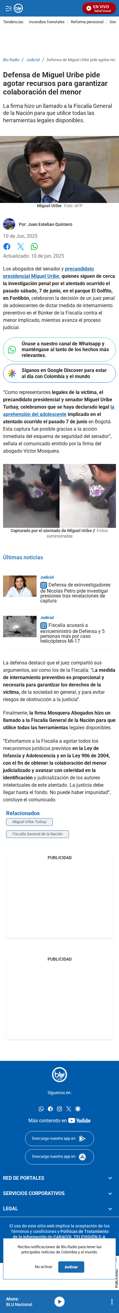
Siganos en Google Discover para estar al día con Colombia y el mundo (64, 373)
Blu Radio (11, 60)
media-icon (59, 1301)
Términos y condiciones (33, 1231)
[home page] (46, 8)
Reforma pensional (87, 22)
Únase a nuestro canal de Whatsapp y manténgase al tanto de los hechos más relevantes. (65, 349)
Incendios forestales (47, 22)
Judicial (33, 60)
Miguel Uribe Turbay (29, 821)
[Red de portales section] (110, 1178)
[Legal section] (110, 1209)
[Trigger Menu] (8, 8)
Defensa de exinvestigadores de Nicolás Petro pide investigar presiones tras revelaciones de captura (75, 593)
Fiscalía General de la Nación (38, 834)
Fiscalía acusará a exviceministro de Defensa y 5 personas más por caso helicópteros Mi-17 (72, 633)
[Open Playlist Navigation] (112, 1302)
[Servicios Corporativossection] (110, 1193)
